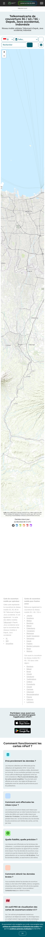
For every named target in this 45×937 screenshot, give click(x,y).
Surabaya (30, 618)
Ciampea (30, 689)
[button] (4, 52)
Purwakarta (31, 684)
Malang (29, 651)
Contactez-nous (10, 890)
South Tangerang (33, 636)
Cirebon (29, 682)
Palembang (31, 628)
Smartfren (9, 644)
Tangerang (31, 631)
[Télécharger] (22, 723)
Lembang (30, 702)
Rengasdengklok (33, 694)
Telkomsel (7, 622)
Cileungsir (30, 692)
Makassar (30, 633)
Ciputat (29, 687)
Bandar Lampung (33, 646)
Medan (29, 621)
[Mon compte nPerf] (41, 3)
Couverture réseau (30, 44)
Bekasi (29, 626)
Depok (29, 641)
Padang (29, 644)
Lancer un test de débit (27, 3)
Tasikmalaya (31, 679)
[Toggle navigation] (4, 3)
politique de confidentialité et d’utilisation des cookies (21, 926)
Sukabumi (30, 677)
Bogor (29, 649)
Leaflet (4, 512)
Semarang (30, 639)
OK (23, 933)
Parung (29, 697)
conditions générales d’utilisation (21, 929)
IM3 (7, 641)
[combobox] (8, 39)
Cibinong (30, 700)
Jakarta (29, 616)
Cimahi (29, 674)
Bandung (30, 623)
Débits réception (35, 44)
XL (7, 639)
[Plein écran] (41, 39)
